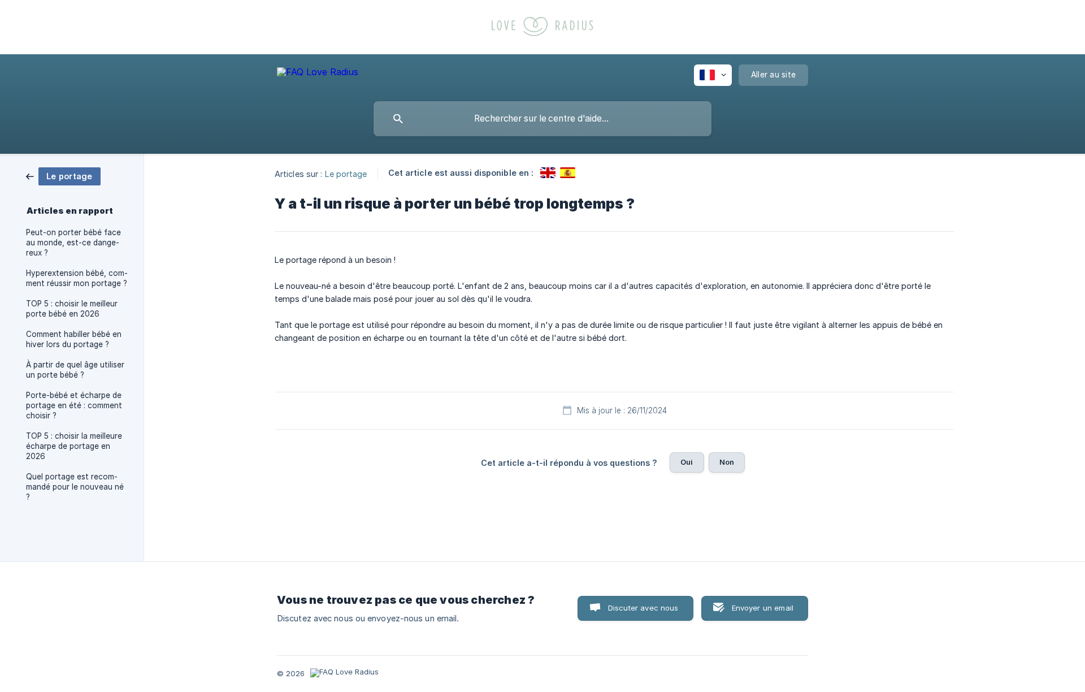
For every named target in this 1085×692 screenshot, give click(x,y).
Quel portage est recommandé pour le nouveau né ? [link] (75, 486)
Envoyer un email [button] (762, 607)
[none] (317, 73)
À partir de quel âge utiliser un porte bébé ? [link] (75, 369)
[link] (63, 175)
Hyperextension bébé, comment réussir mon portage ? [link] (77, 278)
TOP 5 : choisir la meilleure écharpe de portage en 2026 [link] (74, 446)
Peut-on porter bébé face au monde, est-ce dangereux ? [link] (73, 242)
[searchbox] (542, 118)
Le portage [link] (346, 173)
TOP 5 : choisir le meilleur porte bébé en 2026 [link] (72, 308)
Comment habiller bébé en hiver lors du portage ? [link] (73, 339)
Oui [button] (686, 461)
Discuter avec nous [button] (643, 607)
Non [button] (726, 461)
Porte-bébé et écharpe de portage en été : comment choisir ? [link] (74, 405)
